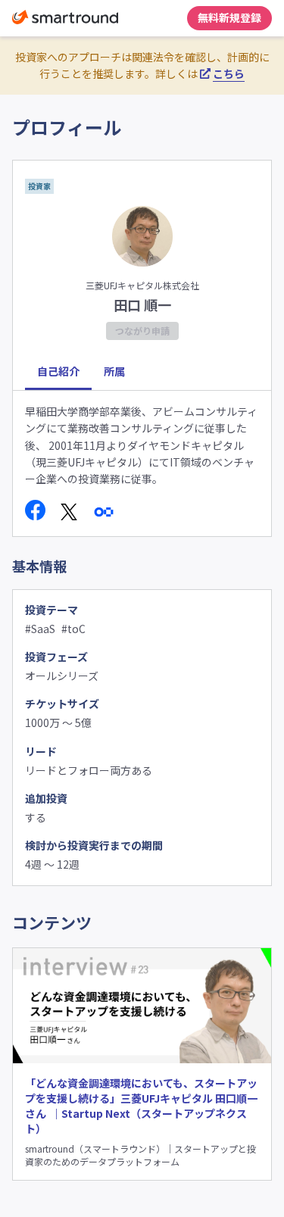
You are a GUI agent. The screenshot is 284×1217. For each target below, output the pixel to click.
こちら (229, 73)
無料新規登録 (229, 17)
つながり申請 (142, 330)
